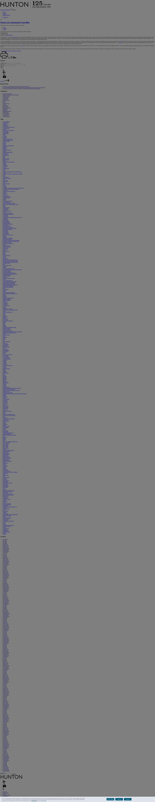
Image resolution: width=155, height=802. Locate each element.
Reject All (119, 799)
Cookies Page (34, 800)
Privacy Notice (43, 800)
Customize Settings (110, 799)
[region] (77, 799)
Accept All (127, 799)
